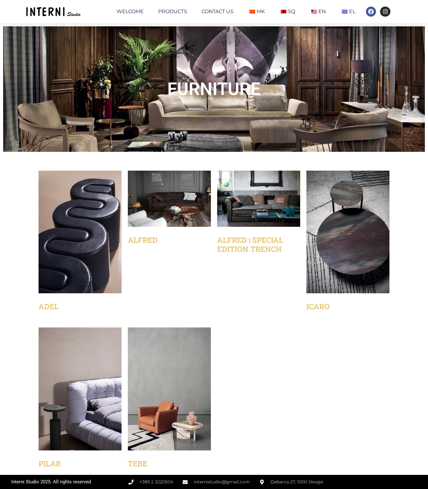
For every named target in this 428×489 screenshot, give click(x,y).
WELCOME (130, 11)
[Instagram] (385, 12)
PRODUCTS (172, 11)
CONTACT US (217, 11)
